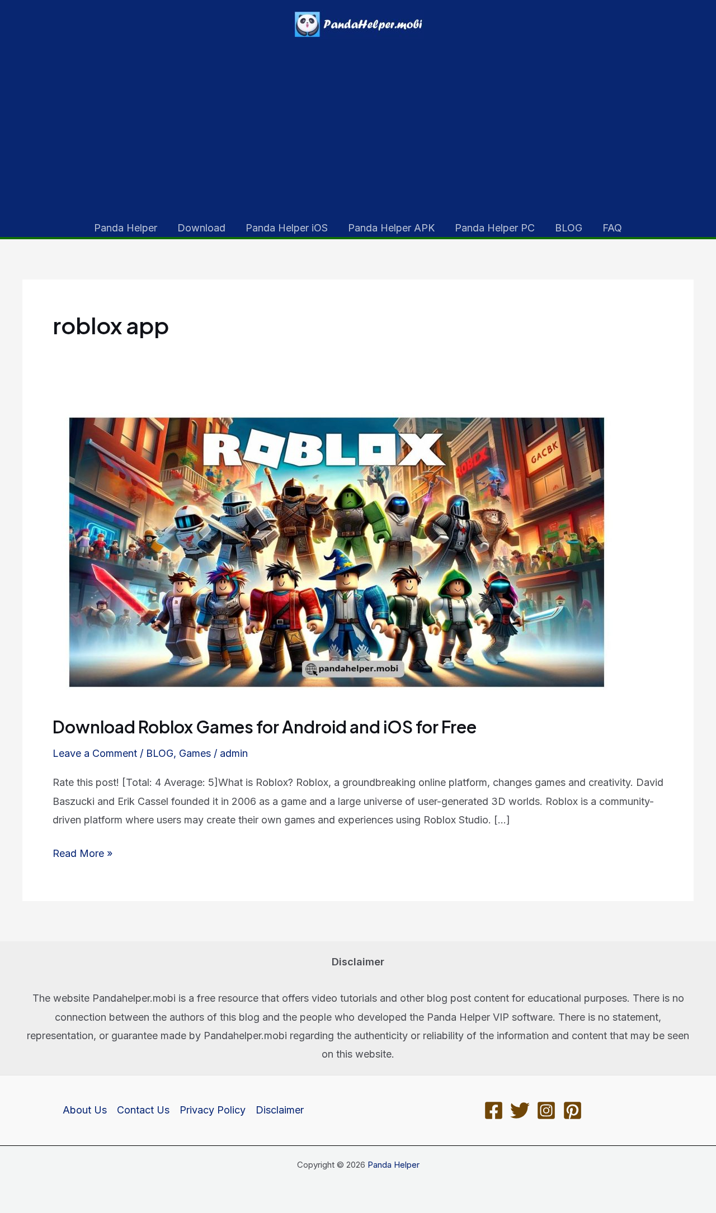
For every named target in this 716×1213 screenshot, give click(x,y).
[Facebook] (493, 1110)
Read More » (82, 855)
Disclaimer (280, 1110)
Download (201, 228)
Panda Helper (125, 228)
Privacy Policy (213, 1110)
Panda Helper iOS (287, 228)
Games (195, 753)
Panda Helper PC (495, 228)
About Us (85, 1110)
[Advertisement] (358, 133)
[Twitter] (520, 1110)
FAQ (612, 228)
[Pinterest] (572, 1110)
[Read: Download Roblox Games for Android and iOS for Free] (339, 551)
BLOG (568, 228)
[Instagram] (546, 1110)
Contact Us (143, 1110)
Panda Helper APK (391, 228)
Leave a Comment (95, 753)
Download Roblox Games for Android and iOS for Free (265, 726)
